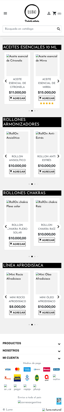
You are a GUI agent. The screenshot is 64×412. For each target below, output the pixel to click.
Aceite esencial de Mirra (42, 83)
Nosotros (11, 350)
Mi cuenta (11, 357)
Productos (12, 343)
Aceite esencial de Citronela (13, 83)
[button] (30, 110)
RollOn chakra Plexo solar (13, 229)
